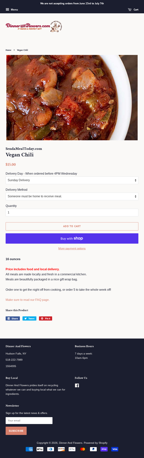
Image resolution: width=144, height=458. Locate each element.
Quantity (11, 205)
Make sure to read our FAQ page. (28, 299)
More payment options (72, 248)
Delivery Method (16, 189)
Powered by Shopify (95, 442)
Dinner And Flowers (70, 442)
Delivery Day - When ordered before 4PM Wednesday (41, 173)
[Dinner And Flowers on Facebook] (77, 386)
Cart (135, 9)
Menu (14, 9)
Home (8, 50)
